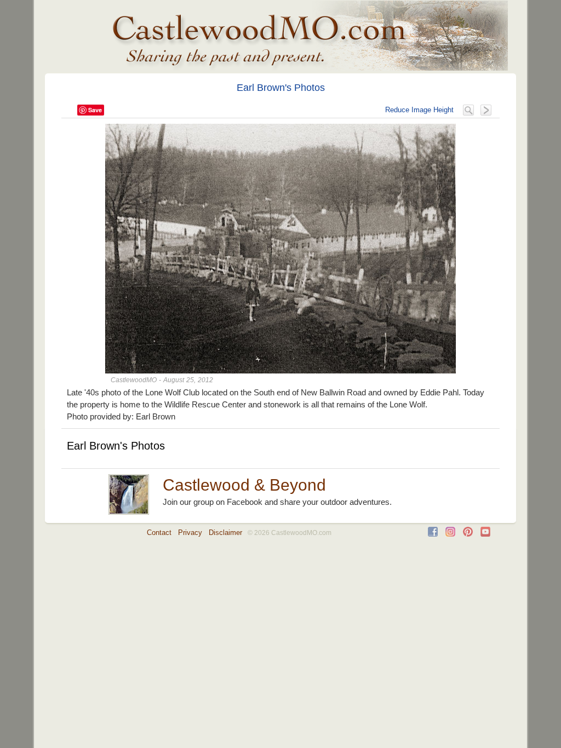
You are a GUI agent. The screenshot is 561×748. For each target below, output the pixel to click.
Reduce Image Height (419, 110)
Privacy (190, 532)
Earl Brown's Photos (281, 87)
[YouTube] (485, 534)
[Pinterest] (468, 534)
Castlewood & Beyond (244, 485)
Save (95, 110)
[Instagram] (450, 534)
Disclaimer (225, 532)
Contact (159, 532)
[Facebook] (433, 534)
